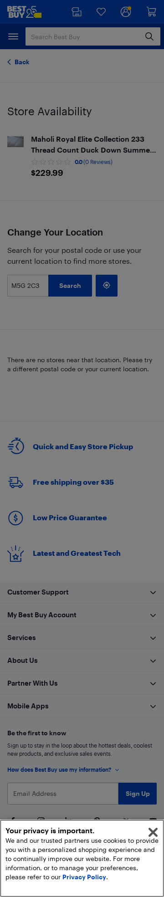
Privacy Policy (84, 877)
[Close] (153, 832)
